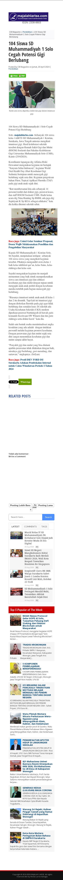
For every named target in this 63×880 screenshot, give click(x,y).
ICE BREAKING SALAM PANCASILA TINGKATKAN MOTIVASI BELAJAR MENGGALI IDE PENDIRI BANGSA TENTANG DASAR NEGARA (37, 691)
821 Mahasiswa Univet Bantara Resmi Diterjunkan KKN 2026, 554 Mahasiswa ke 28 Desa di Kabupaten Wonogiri (37, 766)
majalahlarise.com (23, 135)
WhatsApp (25, 381)
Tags (44, 526)
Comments (30, 526)
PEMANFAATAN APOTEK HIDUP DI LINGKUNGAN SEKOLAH (36, 742)
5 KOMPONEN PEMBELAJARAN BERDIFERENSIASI (32, 666)
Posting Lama (45, 505)
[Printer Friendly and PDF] (17, 76)
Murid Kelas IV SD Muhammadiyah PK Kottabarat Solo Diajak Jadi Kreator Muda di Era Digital (39, 538)
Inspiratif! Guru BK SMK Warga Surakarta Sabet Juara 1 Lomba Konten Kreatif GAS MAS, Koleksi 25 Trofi (38, 576)
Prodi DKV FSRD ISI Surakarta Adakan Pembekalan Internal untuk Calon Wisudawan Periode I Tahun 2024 (30, 364)
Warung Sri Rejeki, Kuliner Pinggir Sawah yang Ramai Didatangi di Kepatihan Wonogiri (37, 813)
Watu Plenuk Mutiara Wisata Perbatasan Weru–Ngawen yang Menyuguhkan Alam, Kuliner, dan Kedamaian (37, 718)
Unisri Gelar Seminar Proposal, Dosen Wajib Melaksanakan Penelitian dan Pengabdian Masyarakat (31, 244)
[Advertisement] (34, 424)
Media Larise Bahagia (39, 876)
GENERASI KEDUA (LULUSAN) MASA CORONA (37, 789)
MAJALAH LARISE (37, 874)
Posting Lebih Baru (20, 505)
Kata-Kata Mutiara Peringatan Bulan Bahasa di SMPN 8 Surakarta (36, 836)
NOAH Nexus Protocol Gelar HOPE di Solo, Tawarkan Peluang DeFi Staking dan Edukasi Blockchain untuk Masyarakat (36, 622)
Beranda (33, 507)
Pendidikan (27, 32)
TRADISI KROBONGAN (34, 644)
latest (16, 526)
